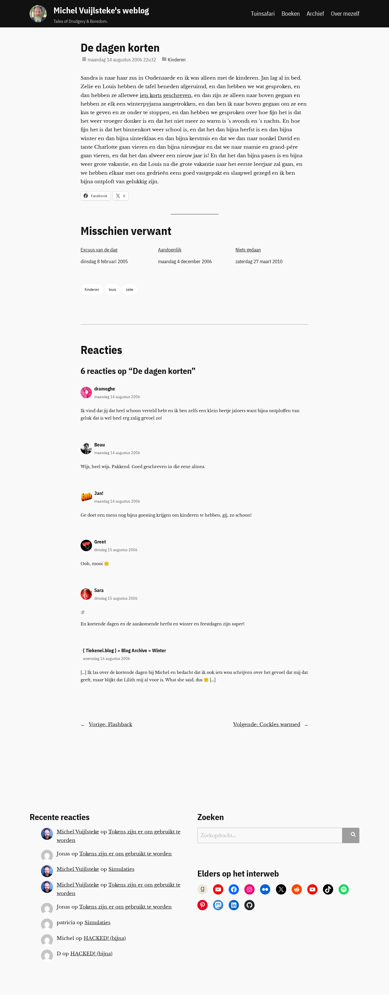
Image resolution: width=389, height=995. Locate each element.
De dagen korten (120, 47)
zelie (129, 289)
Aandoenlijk (169, 250)
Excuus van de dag (99, 250)
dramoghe (104, 389)
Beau (99, 445)
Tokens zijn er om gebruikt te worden (125, 854)
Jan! (98, 493)
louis (112, 289)
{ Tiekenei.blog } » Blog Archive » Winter (124, 650)
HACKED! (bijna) (105, 938)
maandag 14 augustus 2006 (117, 396)
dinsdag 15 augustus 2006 (116, 549)
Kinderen (177, 60)
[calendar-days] (84, 59)
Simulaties (121, 869)
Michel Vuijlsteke (78, 832)
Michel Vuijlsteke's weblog (101, 10)
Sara (99, 590)
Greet (100, 542)
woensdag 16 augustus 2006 (106, 658)
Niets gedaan (248, 250)
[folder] (164, 59)
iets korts (151, 95)
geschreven (177, 95)
